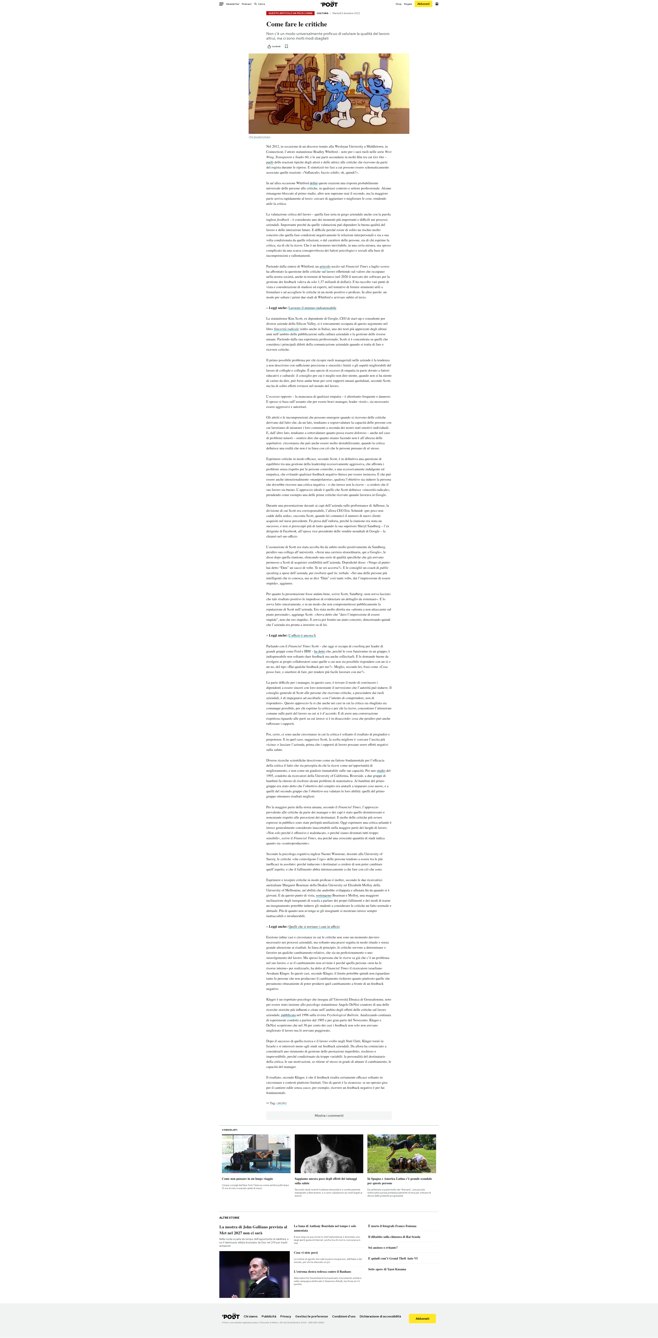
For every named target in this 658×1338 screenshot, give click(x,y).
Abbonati (423, 4)
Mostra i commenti (329, 1115)
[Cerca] (255, 4)
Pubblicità (269, 1316)
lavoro (282, 1103)
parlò (269, 162)
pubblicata (288, 1015)
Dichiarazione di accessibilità (380, 1316)
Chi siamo (251, 1316)
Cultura (322, 13)
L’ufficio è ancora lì (302, 635)
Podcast (247, 3)
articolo (325, 266)
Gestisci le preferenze (311, 1316)
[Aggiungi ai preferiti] (286, 46)
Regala (408, 3)
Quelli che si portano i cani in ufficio (314, 926)
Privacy (285, 1316)
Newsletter (232, 3)
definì (314, 183)
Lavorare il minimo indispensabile (312, 307)
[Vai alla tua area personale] (437, 4)
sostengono (324, 895)
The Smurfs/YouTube (259, 137)
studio (381, 770)
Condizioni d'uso (344, 1316)
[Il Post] (329, 4)
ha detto (319, 651)
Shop (399, 3)
